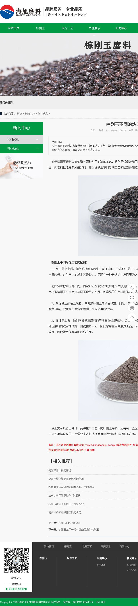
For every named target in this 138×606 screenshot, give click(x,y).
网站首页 (13, 28)
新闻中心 (121, 28)
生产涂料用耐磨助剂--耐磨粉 (64, 495)
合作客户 (101, 565)
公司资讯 (13, 139)
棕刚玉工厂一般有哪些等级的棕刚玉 (79, 529)
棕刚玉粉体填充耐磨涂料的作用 (66, 478)
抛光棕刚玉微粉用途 (60, 470)
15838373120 (132, 288)
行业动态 (43, 113)
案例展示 (94, 28)
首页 (19, 113)
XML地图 (100, 602)
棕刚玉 (40, 28)
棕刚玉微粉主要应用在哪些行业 (66, 504)
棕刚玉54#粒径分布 (69, 523)
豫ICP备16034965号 (83, 602)
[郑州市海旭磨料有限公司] (46, 11)
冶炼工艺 (67, 28)
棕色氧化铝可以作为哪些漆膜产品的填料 (71, 487)
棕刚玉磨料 (64, 161)
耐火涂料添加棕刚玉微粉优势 (65, 512)
